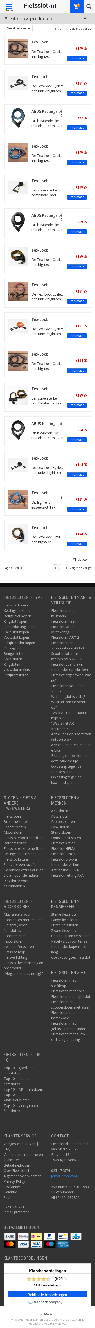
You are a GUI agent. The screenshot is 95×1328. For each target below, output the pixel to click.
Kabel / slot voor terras (69, 941)
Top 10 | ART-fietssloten (23, 1089)
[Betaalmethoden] (10, 1236)
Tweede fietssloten (19, 946)
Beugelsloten (14, 653)
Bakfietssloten (15, 843)
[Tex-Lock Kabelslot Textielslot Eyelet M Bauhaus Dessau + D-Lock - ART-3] (18, 395)
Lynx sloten (60, 827)
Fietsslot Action (63, 843)
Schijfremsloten (16, 675)
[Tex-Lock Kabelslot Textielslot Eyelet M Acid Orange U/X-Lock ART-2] (18, 325)
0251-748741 (14, 1206)
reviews (60, 1323)
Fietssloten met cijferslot (70, 996)
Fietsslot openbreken (67, 664)
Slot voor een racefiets (21, 864)
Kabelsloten (13, 659)
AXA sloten (59, 810)
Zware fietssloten (65, 930)
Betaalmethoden (17, 1165)
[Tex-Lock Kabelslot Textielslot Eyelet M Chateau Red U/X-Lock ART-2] (18, 291)
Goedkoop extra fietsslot (23, 870)
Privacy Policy (14, 1181)
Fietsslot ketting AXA (67, 875)
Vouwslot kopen (16, 637)
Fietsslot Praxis (63, 853)
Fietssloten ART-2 (65, 637)
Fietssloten (12, 816)
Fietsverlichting (15, 957)
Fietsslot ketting (16, 859)
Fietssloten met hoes (68, 991)
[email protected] (64, 1176)
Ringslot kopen (15, 621)
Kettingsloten (14, 648)
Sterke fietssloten (65, 914)
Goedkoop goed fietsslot (70, 957)
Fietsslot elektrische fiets (23, 848)
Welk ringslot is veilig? (68, 696)
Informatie (77, 58)
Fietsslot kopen (16, 605)
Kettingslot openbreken (69, 669)
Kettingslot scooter (19, 853)
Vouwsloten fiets (17, 669)
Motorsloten (13, 832)
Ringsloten (12, 664)
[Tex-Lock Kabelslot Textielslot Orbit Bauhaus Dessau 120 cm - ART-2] (18, 256)
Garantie (10, 1192)
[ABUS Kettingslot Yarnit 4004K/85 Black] (18, 429)
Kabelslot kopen (16, 632)
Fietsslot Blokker (64, 859)
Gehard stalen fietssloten (71, 936)
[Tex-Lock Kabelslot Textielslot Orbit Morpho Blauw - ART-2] (18, 152)
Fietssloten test (63, 621)
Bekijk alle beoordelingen (47, 1295)
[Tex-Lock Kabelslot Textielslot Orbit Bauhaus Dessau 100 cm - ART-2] (18, 533)
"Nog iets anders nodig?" (23, 973)
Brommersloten (16, 821)
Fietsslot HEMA (63, 848)
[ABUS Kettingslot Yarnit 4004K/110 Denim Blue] (18, 117)
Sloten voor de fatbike (21, 875)
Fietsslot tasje (15, 952)
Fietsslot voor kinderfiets (23, 837)
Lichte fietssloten (64, 925)
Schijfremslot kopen (19, 642)
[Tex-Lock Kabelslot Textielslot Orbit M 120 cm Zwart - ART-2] (18, 360)
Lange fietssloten (64, 919)
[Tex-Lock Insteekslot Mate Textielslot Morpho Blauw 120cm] (18, 499)
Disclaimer (12, 1186)
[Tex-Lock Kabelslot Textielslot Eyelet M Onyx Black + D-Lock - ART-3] (18, 187)
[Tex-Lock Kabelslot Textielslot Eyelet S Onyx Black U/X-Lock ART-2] (18, 464)
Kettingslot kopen (17, 610)
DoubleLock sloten (66, 837)
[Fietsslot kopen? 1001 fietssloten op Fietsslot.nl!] (40, 6)
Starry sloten (61, 832)
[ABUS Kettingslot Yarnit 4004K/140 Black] (18, 221)
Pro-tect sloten (63, 821)
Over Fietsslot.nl (16, 1170)
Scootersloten (15, 827)
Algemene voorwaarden (22, 1176)
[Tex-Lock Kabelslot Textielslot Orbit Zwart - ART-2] (18, 48)
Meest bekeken (17, 28)
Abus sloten (60, 816)
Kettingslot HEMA (65, 870)
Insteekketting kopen (20, 626)
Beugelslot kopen (17, 616)
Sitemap (10, 1197)
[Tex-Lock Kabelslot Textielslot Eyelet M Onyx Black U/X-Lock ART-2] (18, 83)
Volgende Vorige (80, 28)
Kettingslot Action (65, 864)
